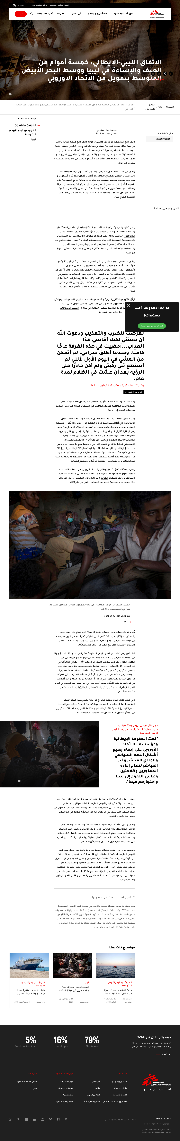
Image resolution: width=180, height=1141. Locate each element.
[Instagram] (42, 1119)
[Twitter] (65, 1119)
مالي (99, 261)
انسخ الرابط (159, 79)
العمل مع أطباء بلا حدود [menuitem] (59, 5)
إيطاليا (104, 478)
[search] (31, 14)
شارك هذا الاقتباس (135, 392)
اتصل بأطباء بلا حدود (64, 1102)
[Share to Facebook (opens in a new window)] (171, 73)
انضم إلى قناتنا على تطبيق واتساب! (152, 326)
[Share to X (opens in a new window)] (165, 73)
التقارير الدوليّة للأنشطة (90, 1102)
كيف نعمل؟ (68, 1095)
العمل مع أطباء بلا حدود (27, 1082)
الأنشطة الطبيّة (120, 1089)
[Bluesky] (50, 1119)
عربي (22, 5)
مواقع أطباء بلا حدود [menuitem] (39, 5)
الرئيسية (170, 107)
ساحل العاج (88, 146)
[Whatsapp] (10, 1119)
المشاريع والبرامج (119, 1082)
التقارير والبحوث (93, 1095)
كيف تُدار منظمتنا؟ (65, 1089)
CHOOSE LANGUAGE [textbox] (163, 139)
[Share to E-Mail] (159, 73)
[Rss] (18, 1119)
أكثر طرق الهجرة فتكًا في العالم (112, 708)
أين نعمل (96, 1082)
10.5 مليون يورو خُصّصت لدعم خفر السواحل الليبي (109, 482)
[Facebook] (58, 1119)
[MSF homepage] (157, 13)
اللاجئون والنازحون (150, 107)
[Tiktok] (26, 1119)
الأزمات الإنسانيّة (120, 1095)
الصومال (106, 653)
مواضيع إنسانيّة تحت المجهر (115, 1102)
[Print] (153, 73)
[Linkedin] (34, 1119)
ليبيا (160, 107)
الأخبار (97, 1089)
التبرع (20, 14)
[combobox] (159, 139)
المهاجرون (129, 236)
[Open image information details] (10, 94)
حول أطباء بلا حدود (65, 1082)
